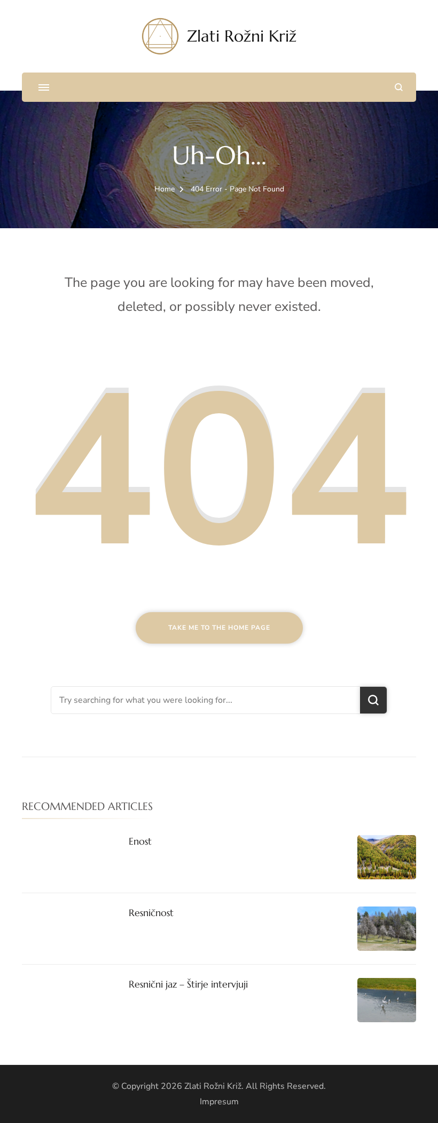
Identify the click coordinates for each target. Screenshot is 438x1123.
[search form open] (399, 87)
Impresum (219, 1102)
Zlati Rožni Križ (241, 36)
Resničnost (151, 913)
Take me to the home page (219, 627)
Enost (140, 841)
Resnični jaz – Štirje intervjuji (188, 984)
